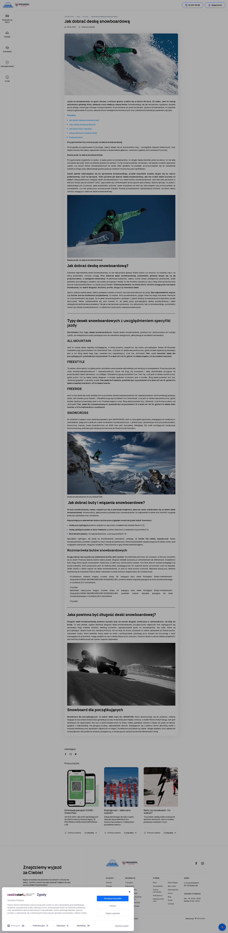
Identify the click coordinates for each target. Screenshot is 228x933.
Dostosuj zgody (122, 926)
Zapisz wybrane (113, 913)
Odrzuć (113, 906)
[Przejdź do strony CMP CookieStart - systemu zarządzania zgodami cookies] (20, 894)
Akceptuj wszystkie (112, 898)
